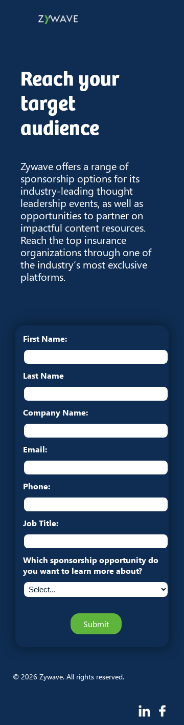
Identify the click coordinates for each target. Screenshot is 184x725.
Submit (96, 623)
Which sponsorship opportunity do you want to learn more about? (90, 565)
